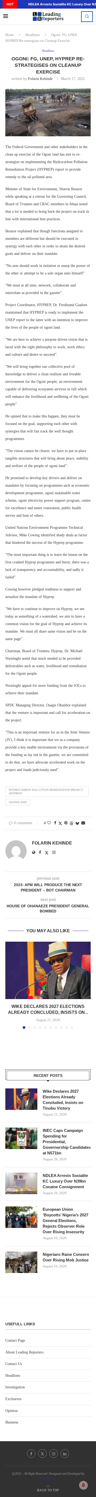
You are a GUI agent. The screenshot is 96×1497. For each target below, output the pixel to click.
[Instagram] (53, 1453)
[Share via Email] (83, 823)
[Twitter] (42, 1453)
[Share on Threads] (71, 823)
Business (11, 1422)
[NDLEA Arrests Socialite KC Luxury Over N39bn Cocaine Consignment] (21, 1183)
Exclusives (13, 1399)
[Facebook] (31, 1453)
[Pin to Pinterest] (65, 823)
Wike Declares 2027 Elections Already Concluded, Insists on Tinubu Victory (63, 1099)
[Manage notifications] (83, 1485)
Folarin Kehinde (40, 79)
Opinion (11, 1411)
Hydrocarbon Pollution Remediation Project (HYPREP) (46, 791)
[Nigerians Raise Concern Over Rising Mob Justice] (21, 1262)
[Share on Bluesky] (77, 823)
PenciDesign (48, 1478)
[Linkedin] (65, 1453)
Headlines (32, 35)
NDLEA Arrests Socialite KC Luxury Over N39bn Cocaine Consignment (65, 1181)
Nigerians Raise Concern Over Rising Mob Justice (66, 1257)
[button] (21, 4)
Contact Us (13, 1364)
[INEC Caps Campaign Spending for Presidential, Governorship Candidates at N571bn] (21, 1138)
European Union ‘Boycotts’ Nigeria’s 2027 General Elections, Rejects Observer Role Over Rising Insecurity (65, 1220)
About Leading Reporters (24, 1352)
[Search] (87, 16)
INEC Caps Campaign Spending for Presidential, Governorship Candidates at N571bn (67, 1141)
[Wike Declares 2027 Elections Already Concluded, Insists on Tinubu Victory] (48, 970)
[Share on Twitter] (60, 823)
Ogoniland (18, 802)
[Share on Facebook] (55, 823)
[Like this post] (49, 823)
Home (9, 35)
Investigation (15, 1387)
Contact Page (15, 1340)
